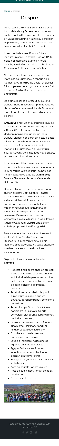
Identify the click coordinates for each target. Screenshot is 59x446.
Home (7, 11)
